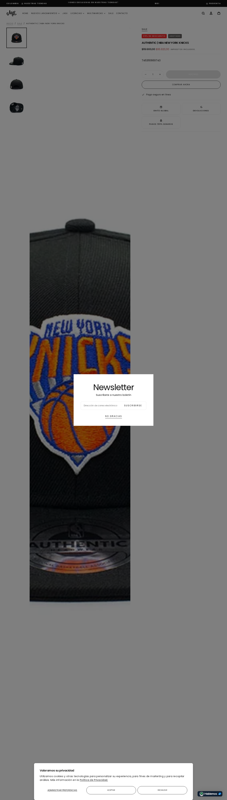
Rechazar (162, 790)
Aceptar (111, 790)
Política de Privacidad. (94, 780)
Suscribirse (133, 405)
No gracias (113, 416)
